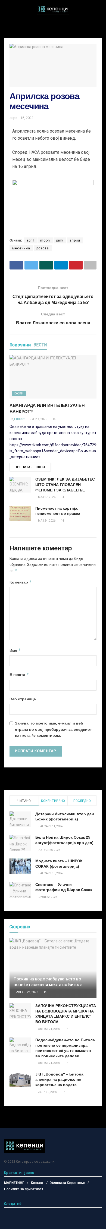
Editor (19, 419)
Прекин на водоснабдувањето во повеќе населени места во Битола (48, 981)
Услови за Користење (67, 1183)
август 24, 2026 (27, 991)
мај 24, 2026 (46, 520)
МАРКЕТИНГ (14, 1183)
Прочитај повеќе (30, 467)
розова (42, 248)
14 (54, 419)
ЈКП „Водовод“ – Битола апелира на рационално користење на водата (59, 1079)
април (75, 240)
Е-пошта (19, 674)
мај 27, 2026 (46, 497)
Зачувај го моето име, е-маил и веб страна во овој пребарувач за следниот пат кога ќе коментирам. (53, 729)
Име (15, 650)
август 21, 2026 (49, 1062)
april (30, 240)
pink (59, 240)
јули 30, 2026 (47, 1091)
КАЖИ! (19, 393)
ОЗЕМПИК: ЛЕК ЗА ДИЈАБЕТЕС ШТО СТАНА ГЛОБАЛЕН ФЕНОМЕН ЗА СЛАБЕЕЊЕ (65, 484)
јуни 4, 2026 (38, 419)
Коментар (21, 582)
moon (45, 240)
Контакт (37, 1183)
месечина (21, 248)
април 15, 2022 (21, 118)
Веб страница (23, 699)
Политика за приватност (23, 1189)
